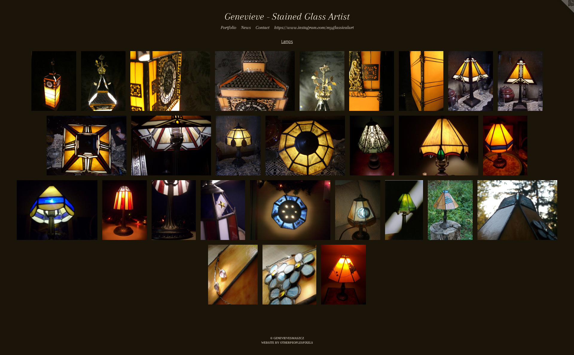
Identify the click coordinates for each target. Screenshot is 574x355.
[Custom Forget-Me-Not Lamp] (450, 210)
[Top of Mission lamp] (86, 145)
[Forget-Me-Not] (343, 274)
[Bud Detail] (232, 274)
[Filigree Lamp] (372, 145)
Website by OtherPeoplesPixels (287, 342)
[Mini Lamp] (238, 145)
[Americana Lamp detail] (174, 210)
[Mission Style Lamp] (470, 81)
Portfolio (228, 27)
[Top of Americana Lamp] (290, 210)
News (246, 27)
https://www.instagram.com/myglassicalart (314, 27)
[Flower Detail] (289, 274)
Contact (262, 27)
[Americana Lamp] (124, 210)
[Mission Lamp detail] (171, 145)
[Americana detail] (223, 210)
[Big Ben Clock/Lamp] (53, 81)
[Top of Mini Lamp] (305, 145)
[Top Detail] (517, 210)
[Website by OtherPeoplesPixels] (562, 12)
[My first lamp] (438, 145)
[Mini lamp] (505, 145)
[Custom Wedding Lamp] (357, 210)
